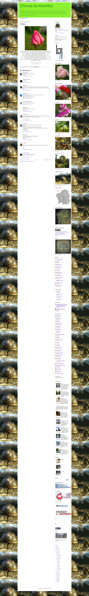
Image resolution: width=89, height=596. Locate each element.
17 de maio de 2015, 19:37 (27, 82)
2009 (57, 578)
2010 (57, 577)
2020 (57, 547)
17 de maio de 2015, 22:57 (27, 90)
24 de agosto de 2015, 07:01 (27, 149)
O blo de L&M (58, 369)
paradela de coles (59, 323)
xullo (58, 559)
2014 (57, 571)
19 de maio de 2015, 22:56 (27, 111)
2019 (57, 548)
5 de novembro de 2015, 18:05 (28, 155)
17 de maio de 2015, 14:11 (27, 76)
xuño (58, 561)
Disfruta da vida (59, 355)
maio (58, 562)
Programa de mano (59, 277)
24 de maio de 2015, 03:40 (27, 120)
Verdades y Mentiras (59, 373)
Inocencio (62, 471)
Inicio (36, 159)
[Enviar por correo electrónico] (33, 66)
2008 (57, 580)
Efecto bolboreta (59, 347)
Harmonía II (58, 329)
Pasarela (62, 434)
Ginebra (24, 85)
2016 (57, 552)
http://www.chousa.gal (23, 18)
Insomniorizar (58, 358)
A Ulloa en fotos (59, 296)
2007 (57, 581)
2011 (57, 575)
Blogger (50, 588)
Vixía (62, 390)
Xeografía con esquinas (60, 334)
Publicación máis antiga (47, 159)
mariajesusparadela (26, 101)
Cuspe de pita (58, 318)
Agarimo (57, 261)
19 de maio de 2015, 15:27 (27, 104)
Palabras (58, 563)
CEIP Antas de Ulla (59, 294)
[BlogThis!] (34, 66)
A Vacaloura (58, 291)
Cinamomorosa (59, 264)
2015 (57, 554)
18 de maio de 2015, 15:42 (27, 98)
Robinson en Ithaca (59, 280)
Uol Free (24, 72)
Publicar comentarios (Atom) (29, 161)
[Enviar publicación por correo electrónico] (31, 66)
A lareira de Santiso (59, 339)
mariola (24, 123)
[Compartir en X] (35, 66)
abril (58, 565)
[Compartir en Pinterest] (37, 66)
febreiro (58, 568)
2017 (57, 551)
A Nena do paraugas (59, 363)
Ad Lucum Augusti (59, 352)
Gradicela (58, 321)
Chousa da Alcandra (36, 6)
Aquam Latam (58, 326)
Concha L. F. (25, 152)
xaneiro (58, 569)
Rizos (62, 411)
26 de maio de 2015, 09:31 (27, 131)
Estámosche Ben (59, 267)
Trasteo (62, 398)
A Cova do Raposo (59, 259)
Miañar (62, 465)
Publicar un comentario (25, 157)
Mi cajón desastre (59, 272)
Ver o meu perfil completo (59, 32)
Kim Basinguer (25, 79)
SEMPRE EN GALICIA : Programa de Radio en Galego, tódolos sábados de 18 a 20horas (62, 305)
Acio (61, 448)
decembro (59, 555)
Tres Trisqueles (59, 285)
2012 (57, 574)
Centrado (62, 441)
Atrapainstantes (59, 299)
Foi (61, 419)
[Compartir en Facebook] (36, 66)
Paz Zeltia (24, 114)
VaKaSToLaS (58, 371)
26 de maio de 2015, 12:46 (27, 139)
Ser (57, 405)
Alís (23, 142)
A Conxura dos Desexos (60, 360)
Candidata (62, 427)
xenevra (57, 342)
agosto (58, 558)
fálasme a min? (59, 315)
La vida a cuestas (59, 350)
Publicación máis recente (24, 159)
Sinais (62, 383)
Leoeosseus (58, 269)
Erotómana (58, 331)
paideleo (24, 93)
